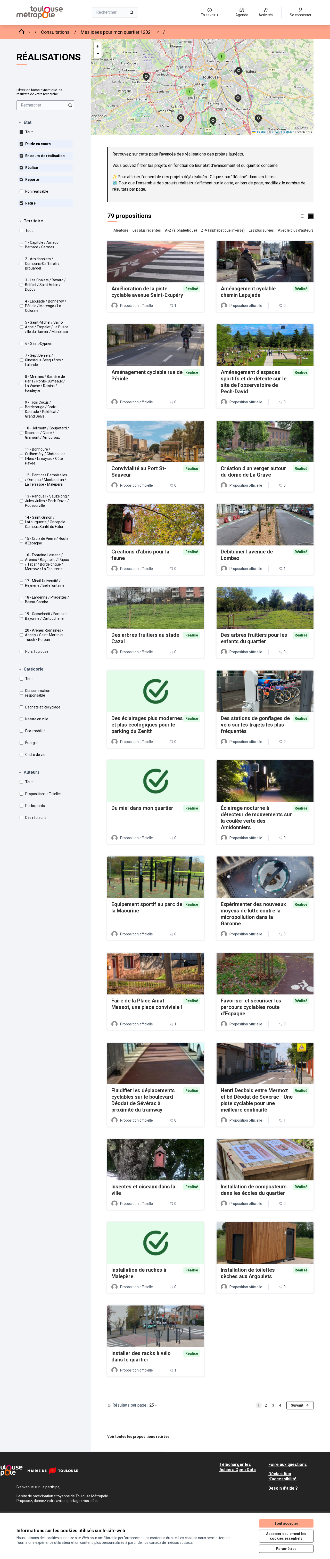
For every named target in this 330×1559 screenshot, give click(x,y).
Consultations (55, 32)
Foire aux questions (287, 1464)
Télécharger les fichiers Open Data (237, 1467)
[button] (24, 122)
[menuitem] (45, 105)
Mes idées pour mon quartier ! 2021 (117, 32)
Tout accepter (286, 1523)
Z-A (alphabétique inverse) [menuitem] (223, 230)
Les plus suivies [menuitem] (261, 230)
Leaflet (261, 132)
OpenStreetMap (283, 132)
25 (151, 1405)
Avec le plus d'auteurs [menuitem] (296, 230)
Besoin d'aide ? (283, 1488)
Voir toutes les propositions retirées (138, 1436)
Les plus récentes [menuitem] (147, 230)
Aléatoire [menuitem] (120, 230)
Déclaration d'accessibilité (282, 1476)
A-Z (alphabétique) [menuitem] (181, 230)
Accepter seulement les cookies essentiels (286, 1536)
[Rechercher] (131, 12)
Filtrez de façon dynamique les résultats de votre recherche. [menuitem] (39, 92)
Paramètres (286, 1549)
